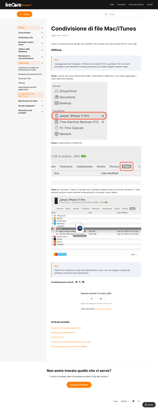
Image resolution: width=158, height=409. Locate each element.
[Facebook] (76, 282)
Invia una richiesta (136, 4)
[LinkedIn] (83, 282)
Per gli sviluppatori (26, 106)
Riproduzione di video (28, 101)
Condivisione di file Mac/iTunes (26, 95)
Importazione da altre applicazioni (66, 328)
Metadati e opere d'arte (25, 43)
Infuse (21, 27)
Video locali (23, 63)
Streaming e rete (25, 37)
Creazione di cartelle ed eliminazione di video (71, 342)
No (101, 299)
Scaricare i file (57, 337)
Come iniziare (24, 32)
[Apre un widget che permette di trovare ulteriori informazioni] (149, 405)
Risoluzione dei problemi (25, 111)
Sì (91, 299)
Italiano (124, 401)
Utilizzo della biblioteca (24, 50)
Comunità (121, 4)
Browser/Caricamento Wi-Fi (63, 332)
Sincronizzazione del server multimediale (69, 346)
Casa (112, 4)
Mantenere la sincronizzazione (26, 57)
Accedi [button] (150, 4)
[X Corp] (80, 282)
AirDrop (21, 83)
